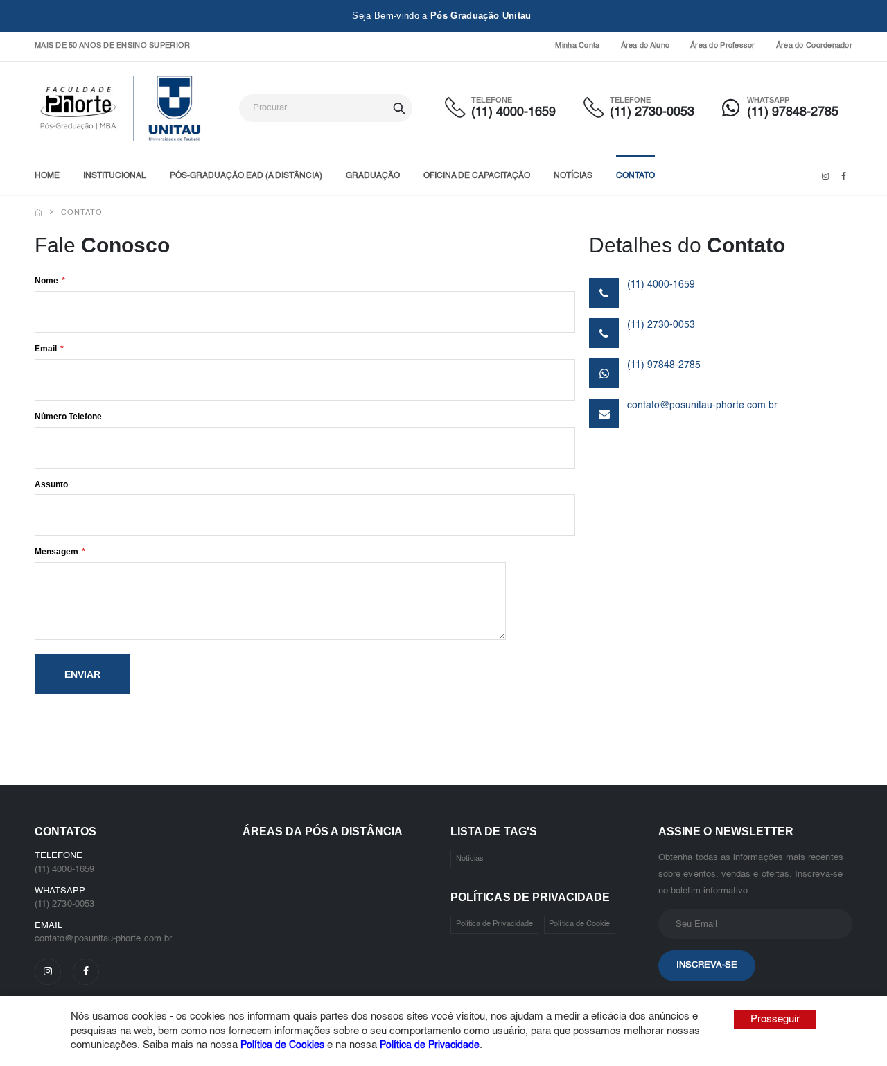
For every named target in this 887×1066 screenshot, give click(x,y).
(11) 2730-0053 (652, 112)
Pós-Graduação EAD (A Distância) (246, 176)
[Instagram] (48, 972)
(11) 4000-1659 (513, 112)
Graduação (373, 176)
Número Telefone (68, 416)
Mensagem (56, 552)
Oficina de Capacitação (476, 176)
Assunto (51, 484)
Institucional (114, 176)
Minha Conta (577, 46)
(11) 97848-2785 (792, 112)
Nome (46, 281)
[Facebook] (86, 972)
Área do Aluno (645, 46)
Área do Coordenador (814, 46)
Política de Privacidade (495, 924)
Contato (635, 176)
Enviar (82, 674)
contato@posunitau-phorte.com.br (702, 405)
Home (47, 176)
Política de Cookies (282, 1045)
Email (46, 348)
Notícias (573, 176)
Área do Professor (722, 46)
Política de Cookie (579, 924)
